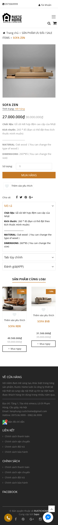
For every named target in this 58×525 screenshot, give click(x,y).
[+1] (31, 197)
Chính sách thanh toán (17, 436)
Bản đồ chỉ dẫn (16, 421)
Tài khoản (45, 4)
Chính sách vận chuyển (17, 441)
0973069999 (11, 4)
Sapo (36, 514)
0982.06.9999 (35, 415)
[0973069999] (8, 518)
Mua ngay (15, 348)
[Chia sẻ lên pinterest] (26, 197)
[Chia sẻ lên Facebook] (17, 197)
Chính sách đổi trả (15, 446)
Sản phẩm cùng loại (29, 279)
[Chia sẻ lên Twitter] (21, 197)
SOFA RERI (14, 326)
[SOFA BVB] (43, 296)
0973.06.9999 (18, 415)
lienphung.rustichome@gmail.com (28, 411)
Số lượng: (7, 166)
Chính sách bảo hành (16, 451)
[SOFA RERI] (14, 299)
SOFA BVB (43, 321)
